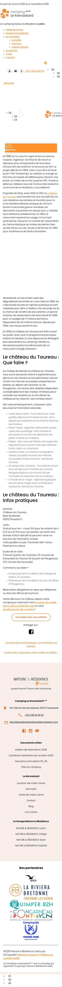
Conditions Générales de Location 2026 (31, 755)
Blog (31, 806)
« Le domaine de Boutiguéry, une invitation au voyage (31, 644)
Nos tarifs (31, 789)
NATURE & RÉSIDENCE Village (31, 834)
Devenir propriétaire (17, 33)
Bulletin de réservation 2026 (31, 750)
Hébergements (14, 30)
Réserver (8, 83)
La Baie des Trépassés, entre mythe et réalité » (31, 652)
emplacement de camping (18, 609)
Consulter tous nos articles (31, 617)
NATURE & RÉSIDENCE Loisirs (31, 828)
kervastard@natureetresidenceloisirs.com (34, 722)
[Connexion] (9, 71)
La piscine (11, 50)
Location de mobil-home (31, 783)
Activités (16, 40)
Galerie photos (20, 47)
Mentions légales (28, 955)
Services (16, 43)
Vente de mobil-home (31, 795)
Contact (10, 57)
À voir (9, 54)
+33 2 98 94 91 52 (34, 71)
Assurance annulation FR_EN (31, 761)
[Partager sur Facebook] (31, 633)
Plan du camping (31, 767)
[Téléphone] (22, 71)
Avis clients (31, 812)
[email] (16, 71)
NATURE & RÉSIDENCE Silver (31, 840)
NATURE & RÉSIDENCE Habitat (31, 845)
